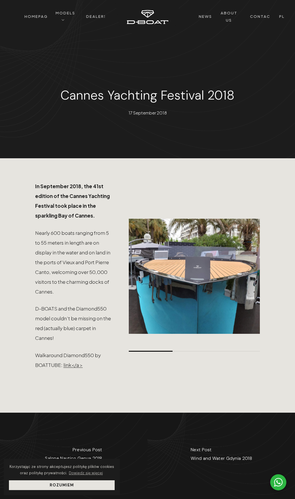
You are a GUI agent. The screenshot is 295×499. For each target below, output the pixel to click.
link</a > (73, 365)
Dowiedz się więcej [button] (86, 473)
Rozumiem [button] (62, 485)
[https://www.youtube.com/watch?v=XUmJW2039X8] (194, 276)
